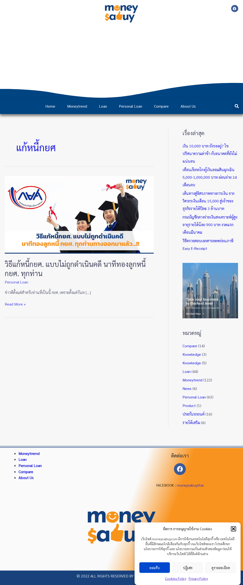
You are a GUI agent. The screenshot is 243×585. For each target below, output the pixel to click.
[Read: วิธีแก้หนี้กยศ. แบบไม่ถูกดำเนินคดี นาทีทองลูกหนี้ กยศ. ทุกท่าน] (79, 214)
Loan (103, 106)
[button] (233, 528)
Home (50, 106)
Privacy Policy (198, 578)
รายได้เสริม (191, 422)
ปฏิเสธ (187, 567)
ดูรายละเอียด (220, 567)
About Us (188, 106)
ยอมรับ (155, 567)
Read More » (15, 303)
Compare (161, 106)
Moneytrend (77, 106)
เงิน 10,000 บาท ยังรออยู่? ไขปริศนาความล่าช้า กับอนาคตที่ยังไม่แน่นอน (209, 153)
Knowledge (191, 354)
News (187, 388)
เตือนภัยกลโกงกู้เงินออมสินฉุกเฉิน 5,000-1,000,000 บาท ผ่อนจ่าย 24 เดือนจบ (209, 177)
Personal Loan (130, 106)
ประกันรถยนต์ (193, 413)
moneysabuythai (190, 485)
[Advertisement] (121, 60)
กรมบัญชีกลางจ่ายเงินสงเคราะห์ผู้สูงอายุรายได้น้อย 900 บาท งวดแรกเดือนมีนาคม (209, 225)
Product (189, 405)
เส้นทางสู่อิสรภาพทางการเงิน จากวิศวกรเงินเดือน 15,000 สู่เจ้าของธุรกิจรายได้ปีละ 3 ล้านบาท (208, 201)
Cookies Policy (175, 578)
